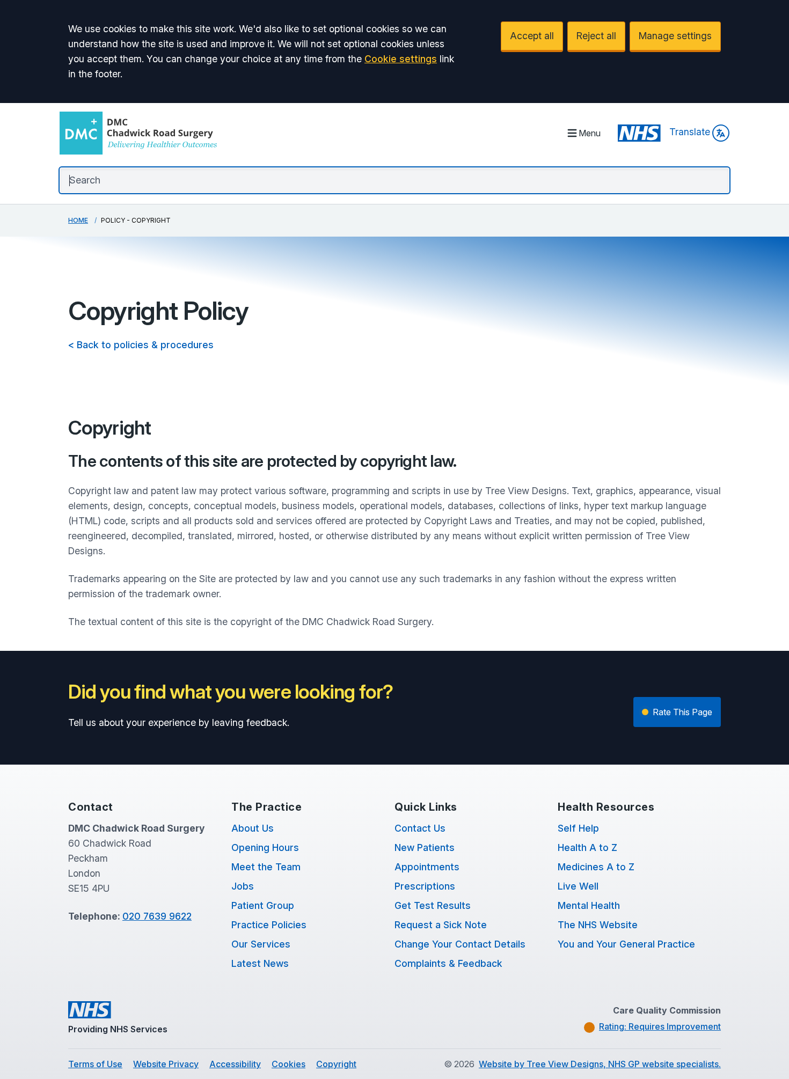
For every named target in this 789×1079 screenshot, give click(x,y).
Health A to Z (587, 847)
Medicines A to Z (596, 866)
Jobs (242, 886)
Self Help (578, 828)
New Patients (424, 847)
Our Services (260, 944)
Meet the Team (266, 866)
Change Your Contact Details (459, 944)
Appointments (426, 866)
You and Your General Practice (626, 944)
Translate (689, 131)
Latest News (260, 963)
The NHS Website (598, 924)
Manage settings (675, 35)
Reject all (596, 35)
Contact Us (419, 828)
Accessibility (235, 1064)
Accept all (532, 35)
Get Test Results (432, 905)
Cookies (288, 1064)
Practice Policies (268, 924)
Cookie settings (400, 58)
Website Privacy (166, 1064)
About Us (252, 828)
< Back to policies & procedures (141, 344)
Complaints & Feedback (448, 963)
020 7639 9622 (157, 916)
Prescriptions (424, 886)
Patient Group (262, 905)
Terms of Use (95, 1064)
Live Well (578, 886)
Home (78, 220)
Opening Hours (265, 847)
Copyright (336, 1064)
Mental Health (589, 905)
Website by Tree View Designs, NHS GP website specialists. (600, 1064)
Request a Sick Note (440, 924)
